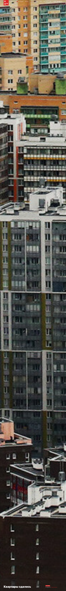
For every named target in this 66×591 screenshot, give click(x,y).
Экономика (31, 1)
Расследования (20, 1)
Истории (36, 1)
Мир (44, 1)
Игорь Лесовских (54, 587)
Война (41, 1)
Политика (26, 1)
